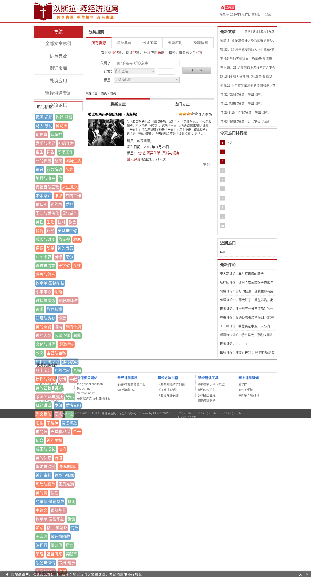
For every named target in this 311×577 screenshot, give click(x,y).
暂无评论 (133, 159)
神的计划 (73, 327)
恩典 (77, 336)
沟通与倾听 (68, 467)
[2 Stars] (184, 114)
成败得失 (66, 344)
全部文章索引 (58, 43)
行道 (58, 458)
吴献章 (71, 554)
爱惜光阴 (73, 405)
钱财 (61, 222)
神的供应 (62, 370)
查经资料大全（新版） (212, 384)
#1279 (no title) (188, 417)
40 (197, 53)
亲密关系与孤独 (49, 397)
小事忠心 (43, 292)
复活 (62, 379)
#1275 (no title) (232, 413)
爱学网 (242, 384)
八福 (77, 370)
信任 (54, 493)
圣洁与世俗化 (47, 213)
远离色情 (62, 336)
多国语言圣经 (207, 395)
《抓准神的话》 (168, 390)
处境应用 (58, 80)
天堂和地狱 (60, 432)
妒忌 (39, 528)
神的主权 (54, 440)
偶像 (39, 248)
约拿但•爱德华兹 (50, 502)
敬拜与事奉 (45, 178)
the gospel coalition (90, 384)
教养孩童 (54, 309)
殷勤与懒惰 (45, 563)
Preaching (84, 388)
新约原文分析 (207, 390)
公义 (39, 353)
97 (134, 53)
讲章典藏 (58, 56)
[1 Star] (180, 114)
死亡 (69, 545)
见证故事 (70, 213)
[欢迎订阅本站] (301, 574)
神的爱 (41, 493)
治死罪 (41, 545)
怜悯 (39, 231)
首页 (104, 93)
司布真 (41, 135)
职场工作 (65, 152)
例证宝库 (58, 68)
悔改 (74, 528)
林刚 (71, 502)
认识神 (56, 135)
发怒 (58, 405)
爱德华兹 (69, 423)
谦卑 (58, 196)
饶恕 (62, 318)
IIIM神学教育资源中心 (131, 384)
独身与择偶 (64, 475)
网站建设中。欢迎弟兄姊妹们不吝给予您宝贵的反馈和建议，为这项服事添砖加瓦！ (78, 574)
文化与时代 (45, 344)
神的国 (56, 204)
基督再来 (54, 554)
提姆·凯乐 (66, 563)
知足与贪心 (45, 318)
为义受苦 (43, 414)
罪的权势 (43, 161)
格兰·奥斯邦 (57, 528)
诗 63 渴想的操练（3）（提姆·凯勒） (245, 121)
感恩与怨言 (45, 274)
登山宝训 (43, 370)
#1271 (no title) (207, 413)
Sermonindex (86, 393)
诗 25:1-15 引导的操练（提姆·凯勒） (245, 112)
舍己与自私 (56, 353)
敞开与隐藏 (60, 537)
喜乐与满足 (45, 143)
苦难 (69, 169)
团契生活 (73, 161)
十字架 (64, 266)
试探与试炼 (45, 301)
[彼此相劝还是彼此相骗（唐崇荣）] (106, 132)
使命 (39, 440)
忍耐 (39, 423)
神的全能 (43, 327)
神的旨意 (65, 248)
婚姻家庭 (43, 196)
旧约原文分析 (207, 400)
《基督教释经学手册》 (172, 384)
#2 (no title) (185, 413)
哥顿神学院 (245, 390)
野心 (70, 397)
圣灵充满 (66, 484)
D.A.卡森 (43, 257)
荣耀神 (52, 423)
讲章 (247, 31)
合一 (77, 432)
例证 (255, 31)
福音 (39, 169)
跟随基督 (58, 510)
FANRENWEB (162, 413)
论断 (58, 292)
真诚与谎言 (45, 266)
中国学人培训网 (248, 395)
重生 (39, 152)
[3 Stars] (188, 114)
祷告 (50, 152)
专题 (271, 31)
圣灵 (58, 161)
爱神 (69, 204)
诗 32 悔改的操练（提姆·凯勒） (242, 94)
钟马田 (61, 126)
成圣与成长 (45, 449)
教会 (72, 222)
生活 (50, 222)
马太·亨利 (44, 126)
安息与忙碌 (67, 231)
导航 (58, 31)
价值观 (41, 204)
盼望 (50, 248)
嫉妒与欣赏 (45, 467)
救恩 (77, 239)
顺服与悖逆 (68, 301)
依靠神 (64, 239)
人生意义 (70, 187)
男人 (58, 388)
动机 (62, 449)
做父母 (56, 545)
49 (159, 53)
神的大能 (43, 336)
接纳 (58, 327)
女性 (77, 266)
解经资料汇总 (126, 390)
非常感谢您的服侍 (251, 274)
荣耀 (39, 554)
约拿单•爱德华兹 (50, 283)
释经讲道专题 (58, 93)
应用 (263, 31)
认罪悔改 (54, 169)
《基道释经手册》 (169, 395)
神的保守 (43, 458)
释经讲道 (43, 405)
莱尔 (69, 257)
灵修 (58, 257)
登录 (268, 14)
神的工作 (73, 196)
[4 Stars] (192, 114)
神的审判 (43, 475)
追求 (39, 309)
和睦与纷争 (45, 484)
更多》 (207, 165)
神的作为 (66, 143)
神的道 (41, 432)
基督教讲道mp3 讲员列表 (93, 398)
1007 (114, 53)
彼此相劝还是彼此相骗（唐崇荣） (113, 114)
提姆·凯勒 (44, 117)
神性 (39, 222)
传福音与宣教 (47, 187)
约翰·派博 (64, 117)
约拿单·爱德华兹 (50, 519)
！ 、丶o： (243, 343)
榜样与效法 (45, 379)
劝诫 (141, 153)
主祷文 (41, 510)
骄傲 (71, 519)
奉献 (73, 379)
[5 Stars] (196, 114)
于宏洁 (41, 537)
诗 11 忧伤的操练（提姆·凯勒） (242, 103)
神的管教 (43, 388)
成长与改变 (45, 239)
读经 (50, 231)
